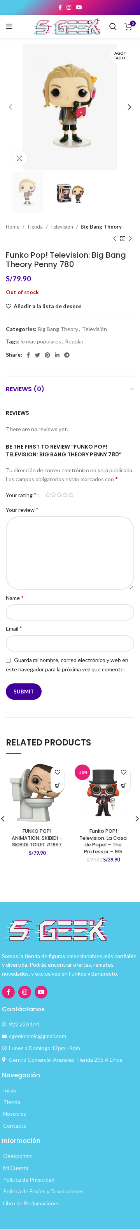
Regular (74, 341)
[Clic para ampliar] (19, 158)
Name (15, 597)
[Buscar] (113, 26)
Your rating (21, 495)
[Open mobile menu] (9, 26)
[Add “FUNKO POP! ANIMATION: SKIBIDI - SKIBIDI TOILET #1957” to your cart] (57, 786)
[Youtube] (41, 992)
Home (13, 227)
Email (14, 628)
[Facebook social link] (60, 7)
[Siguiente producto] (130, 239)
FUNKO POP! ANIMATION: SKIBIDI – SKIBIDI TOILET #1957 (37, 838)
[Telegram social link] (67, 355)
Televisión (62, 227)
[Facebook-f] (8, 992)
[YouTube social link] (79, 7)
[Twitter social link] (37, 355)
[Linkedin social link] (57, 355)
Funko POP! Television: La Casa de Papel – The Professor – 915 (103, 841)
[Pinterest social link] (47, 355)
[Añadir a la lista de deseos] (57, 772)
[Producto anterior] (115, 239)
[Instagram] (24, 992)
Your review (22, 509)
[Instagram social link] (69, 7)
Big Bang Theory (101, 227)
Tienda (35, 227)
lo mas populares (41, 341)
